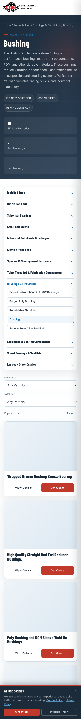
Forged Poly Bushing (22, 301)
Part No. (10, 378)
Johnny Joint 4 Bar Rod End (26, 328)
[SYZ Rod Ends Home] (33, 7)
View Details (23, 512)
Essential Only (59, 712)
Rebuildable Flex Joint (23, 310)
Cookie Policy (54, 700)
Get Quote (57, 512)
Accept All (22, 712)
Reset (70, 413)
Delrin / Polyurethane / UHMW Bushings (34, 292)
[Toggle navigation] (71, 7)
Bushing (15, 319)
